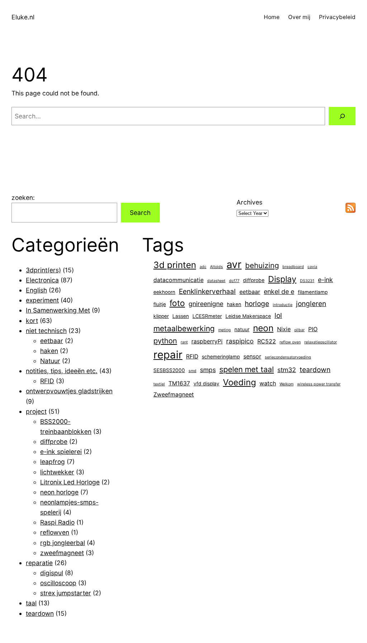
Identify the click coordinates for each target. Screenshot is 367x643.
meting (224, 330)
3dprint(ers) (43, 270)
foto (177, 303)
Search (140, 212)
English (36, 290)
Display (282, 279)
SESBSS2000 (169, 370)
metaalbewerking (184, 328)
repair (167, 354)
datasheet (216, 280)
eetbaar (51, 340)
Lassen (180, 316)
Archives (249, 202)
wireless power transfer (318, 384)
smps (208, 370)
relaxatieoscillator (320, 342)
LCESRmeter (207, 316)
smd (192, 371)
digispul (51, 573)
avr (234, 264)
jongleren (311, 303)
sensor (252, 356)
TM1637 (179, 383)
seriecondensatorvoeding (288, 357)
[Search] (342, 116)
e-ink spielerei (61, 451)
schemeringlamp (221, 357)
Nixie (284, 329)
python (165, 340)
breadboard (293, 266)
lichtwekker (57, 472)
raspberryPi (207, 341)
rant (184, 342)
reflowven (54, 532)
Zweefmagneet (173, 394)
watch (267, 383)
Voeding (239, 382)
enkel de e (279, 291)
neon (263, 328)
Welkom (287, 384)
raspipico (240, 341)
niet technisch (46, 330)
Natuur (50, 361)
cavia (312, 266)
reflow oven (290, 342)
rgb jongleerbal (62, 542)
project (36, 411)
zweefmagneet (62, 553)
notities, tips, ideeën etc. (61, 371)
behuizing (262, 265)
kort (32, 320)
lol (278, 315)
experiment (42, 300)
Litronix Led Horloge (70, 482)
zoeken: (23, 197)
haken (49, 351)
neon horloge (59, 492)
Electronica (42, 280)
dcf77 (234, 280)
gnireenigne (206, 304)
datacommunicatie (178, 280)
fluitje (159, 304)
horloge (257, 303)
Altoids (216, 266)
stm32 (286, 370)
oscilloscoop (58, 583)
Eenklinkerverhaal (207, 291)
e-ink (325, 279)
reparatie (39, 563)
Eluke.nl (22, 17)
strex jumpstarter (65, 593)
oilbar (299, 330)
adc (203, 266)
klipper (161, 316)
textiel (159, 384)
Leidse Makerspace (248, 316)
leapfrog (52, 461)
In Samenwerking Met (58, 310)
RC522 (266, 341)
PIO (313, 329)
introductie (282, 304)
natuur (241, 329)
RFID (47, 381)
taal (31, 603)
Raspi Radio (57, 522)
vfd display (206, 383)
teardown (40, 613)
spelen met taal (246, 369)
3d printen (174, 264)
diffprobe (53, 441)
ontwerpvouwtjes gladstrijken (69, 391)
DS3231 (307, 280)
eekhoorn (164, 292)
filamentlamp (313, 292)
